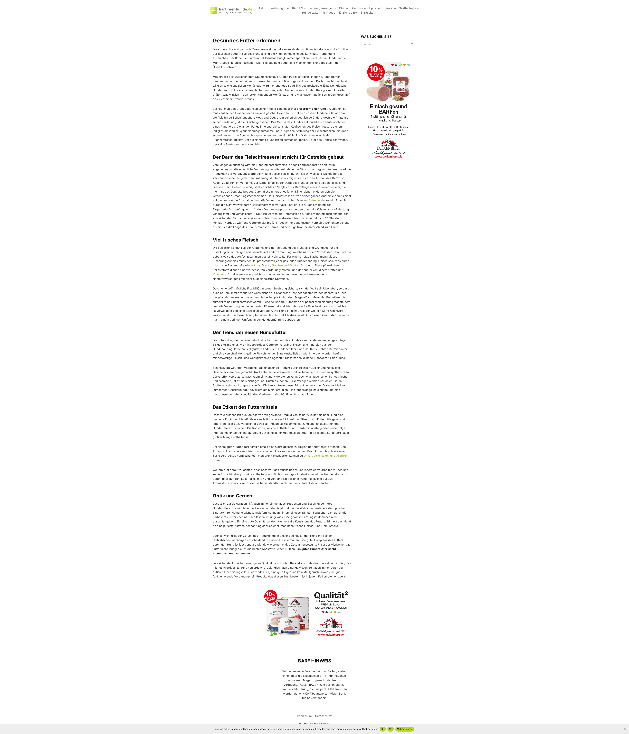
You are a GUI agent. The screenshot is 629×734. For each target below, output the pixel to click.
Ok (382, 729)
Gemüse (277, 265)
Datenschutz (323, 716)
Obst (293, 265)
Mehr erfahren (404, 729)
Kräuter (255, 265)
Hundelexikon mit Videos (318, 12)
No (390, 729)
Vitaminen (219, 274)
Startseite (367, 12)
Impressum (304, 716)
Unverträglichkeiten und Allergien (326, 455)
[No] (625, 729)
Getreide (314, 200)
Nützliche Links (348, 12)
